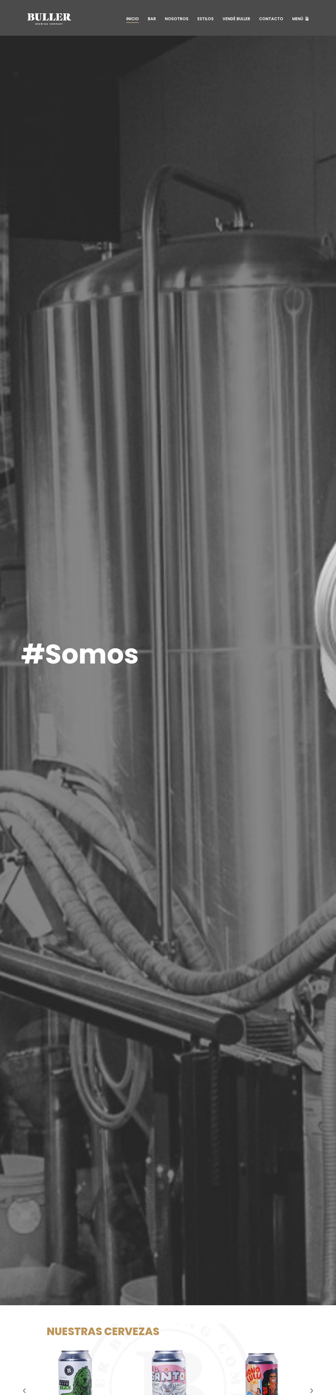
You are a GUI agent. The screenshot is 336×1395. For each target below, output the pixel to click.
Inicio (132, 19)
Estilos (205, 19)
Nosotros (176, 19)
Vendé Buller (236, 19)
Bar (152, 19)
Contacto (271, 19)
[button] (24, 1390)
